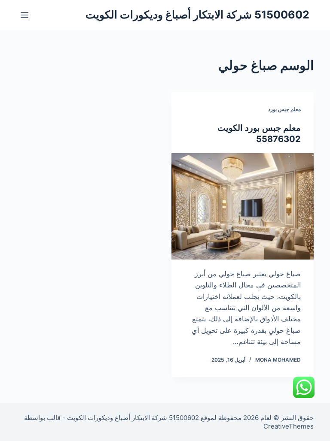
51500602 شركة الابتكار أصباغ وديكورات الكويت (197, 14)
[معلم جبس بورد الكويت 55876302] (242, 206)
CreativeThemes (288, 426)
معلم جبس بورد (284, 109)
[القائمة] (24, 15)
